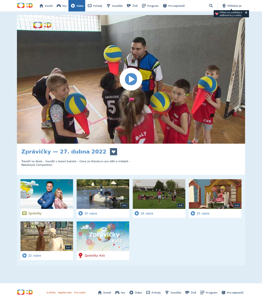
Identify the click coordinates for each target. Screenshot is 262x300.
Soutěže (117, 6)
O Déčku (51, 292)
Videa (79, 6)
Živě (135, 6)
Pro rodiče (80, 292)
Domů (49, 6)
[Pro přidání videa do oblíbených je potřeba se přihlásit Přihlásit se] (113, 151)
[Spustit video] (131, 79)
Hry (64, 6)
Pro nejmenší (176, 6)
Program (153, 6)
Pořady (97, 6)
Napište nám (64, 292)
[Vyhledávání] (211, 5)
